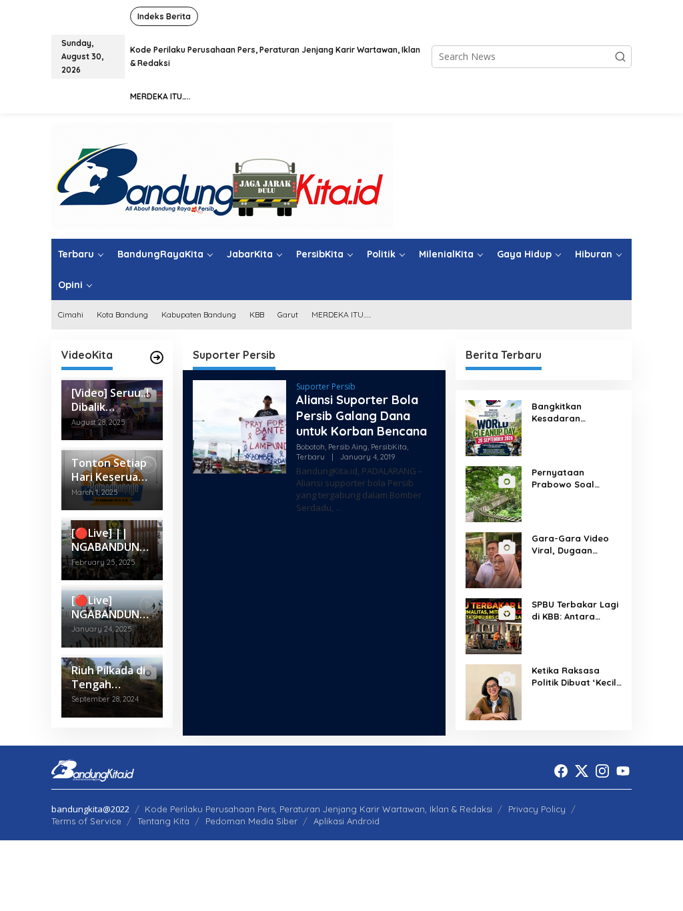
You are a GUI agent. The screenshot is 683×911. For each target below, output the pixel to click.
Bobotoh (310, 446)
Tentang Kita (163, 821)
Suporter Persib (326, 386)
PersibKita (389, 446)
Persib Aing (348, 446)
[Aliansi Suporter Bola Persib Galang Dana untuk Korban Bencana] (338, 508)
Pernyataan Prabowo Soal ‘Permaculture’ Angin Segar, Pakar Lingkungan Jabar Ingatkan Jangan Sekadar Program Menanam (574, 478)
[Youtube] (623, 771)
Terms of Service (86, 821)
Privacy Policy (537, 809)
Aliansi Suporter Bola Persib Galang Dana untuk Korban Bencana (361, 415)
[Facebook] (561, 771)
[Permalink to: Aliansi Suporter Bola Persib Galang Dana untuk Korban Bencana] (239, 425)
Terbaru (310, 457)
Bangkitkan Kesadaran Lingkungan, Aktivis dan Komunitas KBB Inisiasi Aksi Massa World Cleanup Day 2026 (575, 412)
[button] (620, 56)
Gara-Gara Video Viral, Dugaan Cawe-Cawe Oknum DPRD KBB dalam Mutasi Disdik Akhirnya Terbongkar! (574, 544)
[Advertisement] (314, 631)
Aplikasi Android (346, 821)
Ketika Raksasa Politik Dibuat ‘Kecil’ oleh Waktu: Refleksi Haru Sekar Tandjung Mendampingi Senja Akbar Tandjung (576, 676)
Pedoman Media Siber (251, 821)
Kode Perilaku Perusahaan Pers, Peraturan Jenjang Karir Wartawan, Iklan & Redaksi (318, 809)
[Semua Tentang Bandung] (222, 175)
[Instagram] (602, 771)
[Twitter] (581, 771)
